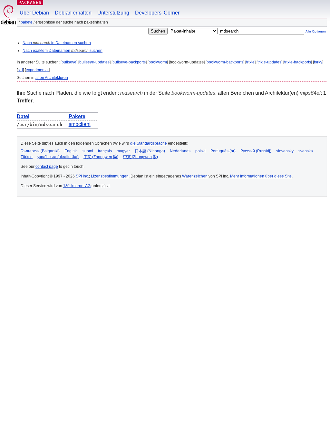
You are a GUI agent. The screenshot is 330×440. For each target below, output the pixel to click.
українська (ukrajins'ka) (58, 157)
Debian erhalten (73, 12)
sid (20, 70)
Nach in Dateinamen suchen (57, 43)
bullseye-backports (129, 62)
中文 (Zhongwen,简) (100, 157)
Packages (30, 2)
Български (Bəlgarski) (40, 151)
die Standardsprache (148, 143)
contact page (46, 166)
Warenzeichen (195, 176)
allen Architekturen (51, 77)
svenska (305, 151)
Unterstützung (113, 12)
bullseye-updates (94, 62)
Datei (23, 116)
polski (200, 151)
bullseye (69, 62)
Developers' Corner (157, 12)
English (71, 151)
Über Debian (34, 12)
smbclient (80, 124)
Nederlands (180, 151)
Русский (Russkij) (255, 151)
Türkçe (27, 157)
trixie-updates (269, 62)
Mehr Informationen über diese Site (261, 176)
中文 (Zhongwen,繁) (140, 157)
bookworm (158, 62)
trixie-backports (297, 62)
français (105, 151)
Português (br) (223, 151)
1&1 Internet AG (77, 186)
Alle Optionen (316, 31)
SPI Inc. (82, 176)
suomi (87, 151)
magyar (123, 151)
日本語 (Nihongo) (150, 151)
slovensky (285, 151)
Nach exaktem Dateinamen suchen (62, 50)
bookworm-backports (225, 62)
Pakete (27, 22)
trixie (250, 62)
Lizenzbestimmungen (110, 176)
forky (318, 62)
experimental (37, 70)
